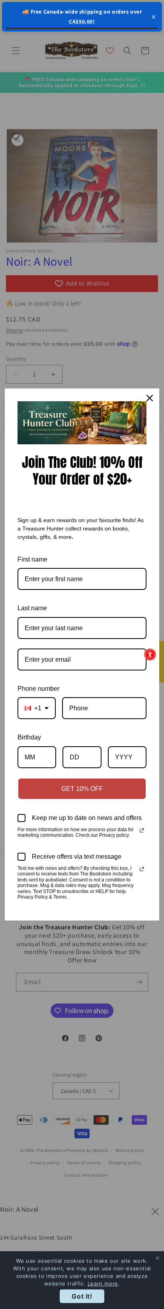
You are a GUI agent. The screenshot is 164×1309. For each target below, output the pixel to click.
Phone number (38, 688)
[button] (150, 654)
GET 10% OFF (82, 788)
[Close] (149, 398)
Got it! (82, 1296)
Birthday (29, 737)
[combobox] (37, 708)
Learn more (103, 1283)
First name (32, 559)
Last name (32, 608)
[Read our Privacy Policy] (141, 830)
